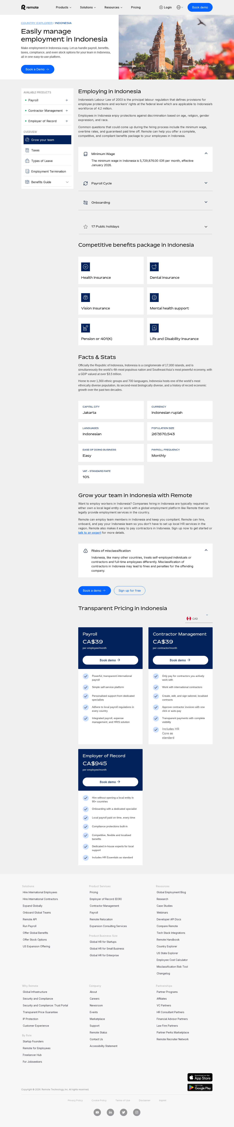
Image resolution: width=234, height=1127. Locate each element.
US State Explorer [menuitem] (167, 953)
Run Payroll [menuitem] (29, 926)
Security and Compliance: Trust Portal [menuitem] (45, 1005)
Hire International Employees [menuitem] (40, 892)
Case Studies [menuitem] (165, 905)
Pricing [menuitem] (94, 892)
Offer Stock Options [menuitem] (35, 939)
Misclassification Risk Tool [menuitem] (172, 966)
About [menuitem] (93, 991)
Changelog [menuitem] (163, 973)
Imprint (162, 1100)
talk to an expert (89, 532)
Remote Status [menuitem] (98, 1032)
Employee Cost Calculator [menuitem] (172, 959)
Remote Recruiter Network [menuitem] (173, 1039)
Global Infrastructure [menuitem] (35, 991)
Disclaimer (144, 1100)
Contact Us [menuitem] (96, 1039)
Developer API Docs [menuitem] (169, 919)
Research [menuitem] (162, 899)
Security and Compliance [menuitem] (38, 998)
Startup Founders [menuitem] (33, 1041)
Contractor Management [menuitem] (104, 905)
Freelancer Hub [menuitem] (32, 1054)
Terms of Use (122, 1100)
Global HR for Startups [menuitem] (103, 941)
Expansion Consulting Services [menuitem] (108, 926)
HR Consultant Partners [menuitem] (170, 1012)
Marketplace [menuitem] (97, 1018)
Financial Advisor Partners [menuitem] (172, 1018)
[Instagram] (136, 1112)
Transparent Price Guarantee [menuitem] (40, 1012)
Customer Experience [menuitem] (36, 1025)
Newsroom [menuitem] (96, 1005)
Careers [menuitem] (94, 998)
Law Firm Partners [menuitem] (167, 1025)
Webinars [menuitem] (162, 912)
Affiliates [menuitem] (162, 998)
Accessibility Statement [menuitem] (103, 1045)
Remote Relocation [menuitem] (101, 919)
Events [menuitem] (94, 1012)
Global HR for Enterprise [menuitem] (104, 955)
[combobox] (199, 618)
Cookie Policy (99, 1100)
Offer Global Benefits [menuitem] (35, 932)
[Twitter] (123, 1112)
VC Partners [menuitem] (164, 1005)
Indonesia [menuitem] (63, 22)
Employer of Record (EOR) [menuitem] (106, 899)
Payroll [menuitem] (94, 912)
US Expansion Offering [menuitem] (36, 946)
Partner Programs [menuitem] (167, 991)
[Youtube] (97, 1112)
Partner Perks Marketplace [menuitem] (173, 1032)
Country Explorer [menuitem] (36, 22)
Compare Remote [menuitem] (167, 926)
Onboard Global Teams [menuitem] (37, 912)
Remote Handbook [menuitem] (168, 939)
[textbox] (199, 618)
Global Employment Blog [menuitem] (171, 892)
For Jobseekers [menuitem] (32, 1061)
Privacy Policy (75, 1100)
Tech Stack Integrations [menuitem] (171, 932)
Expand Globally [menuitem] (32, 905)
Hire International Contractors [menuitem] (40, 899)
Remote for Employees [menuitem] (36, 1048)
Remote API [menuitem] (30, 919)
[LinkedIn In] (110, 1112)
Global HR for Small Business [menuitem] (107, 948)
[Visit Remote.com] (30, 9)
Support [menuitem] (94, 1025)
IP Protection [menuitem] (30, 1018)
